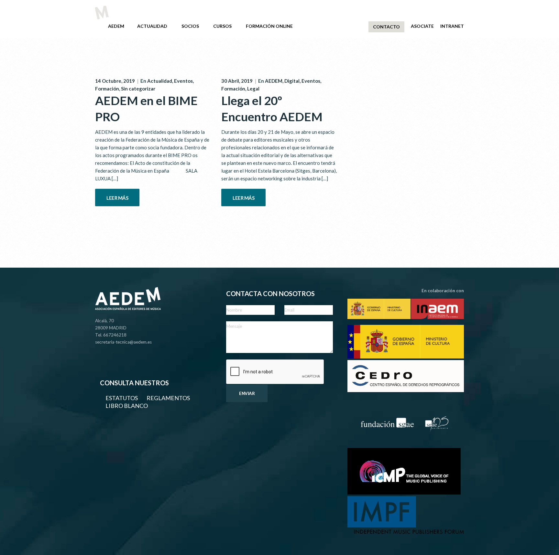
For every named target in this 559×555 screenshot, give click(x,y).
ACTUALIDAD (152, 26)
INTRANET (452, 26)
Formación (107, 88)
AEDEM (116, 26)
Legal (253, 88)
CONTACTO (386, 26)
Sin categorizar (138, 88)
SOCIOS (190, 26)
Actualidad (159, 81)
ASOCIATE (422, 26)
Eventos (183, 81)
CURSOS (222, 26)
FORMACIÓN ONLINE (269, 26)
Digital (292, 81)
